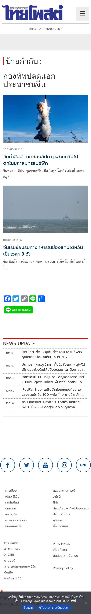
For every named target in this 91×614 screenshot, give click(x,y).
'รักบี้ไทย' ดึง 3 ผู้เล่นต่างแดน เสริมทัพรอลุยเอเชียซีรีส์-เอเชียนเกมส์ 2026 (52, 355)
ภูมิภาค (57, 520)
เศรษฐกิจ (11, 514)
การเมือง (11, 490)
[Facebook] (8, 465)
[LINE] (83, 465)
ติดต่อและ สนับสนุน (65, 556)
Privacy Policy (63, 568)
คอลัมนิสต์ (12, 502)
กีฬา (55, 502)
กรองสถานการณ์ (64, 490)
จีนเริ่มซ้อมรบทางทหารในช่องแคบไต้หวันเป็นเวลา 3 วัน (43, 250)
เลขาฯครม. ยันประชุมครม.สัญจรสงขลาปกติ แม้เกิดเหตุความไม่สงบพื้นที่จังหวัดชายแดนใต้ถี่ (53, 380)
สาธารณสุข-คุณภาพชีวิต (20, 566)
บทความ (10, 508)
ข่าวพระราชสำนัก (16, 520)
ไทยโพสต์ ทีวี (12, 578)
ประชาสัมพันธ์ (61, 514)
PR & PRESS (61, 544)
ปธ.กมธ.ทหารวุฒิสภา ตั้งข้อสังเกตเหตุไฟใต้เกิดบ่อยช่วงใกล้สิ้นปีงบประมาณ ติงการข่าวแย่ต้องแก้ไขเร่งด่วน (53, 367)
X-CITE (9, 554)
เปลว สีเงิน (12, 496)
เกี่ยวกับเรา (60, 550)
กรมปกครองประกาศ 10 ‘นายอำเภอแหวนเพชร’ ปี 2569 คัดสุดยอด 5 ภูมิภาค (52, 405)
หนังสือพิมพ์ (13, 526)
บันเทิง (8, 572)
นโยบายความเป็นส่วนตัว (54, 607)
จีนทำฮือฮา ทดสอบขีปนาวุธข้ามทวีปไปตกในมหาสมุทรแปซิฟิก (40, 160)
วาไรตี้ (57, 496)
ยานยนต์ (9, 560)
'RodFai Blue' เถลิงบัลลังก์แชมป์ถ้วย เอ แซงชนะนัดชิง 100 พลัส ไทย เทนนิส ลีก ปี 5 (53, 392)
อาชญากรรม (12, 549)
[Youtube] (45, 465)
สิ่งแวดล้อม (60, 526)
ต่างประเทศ (11, 543)
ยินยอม (28, 607)
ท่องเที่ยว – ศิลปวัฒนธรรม (71, 508)
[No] (86, 603)
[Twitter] (27, 465)
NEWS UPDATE (19, 343)
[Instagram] (65, 465)
